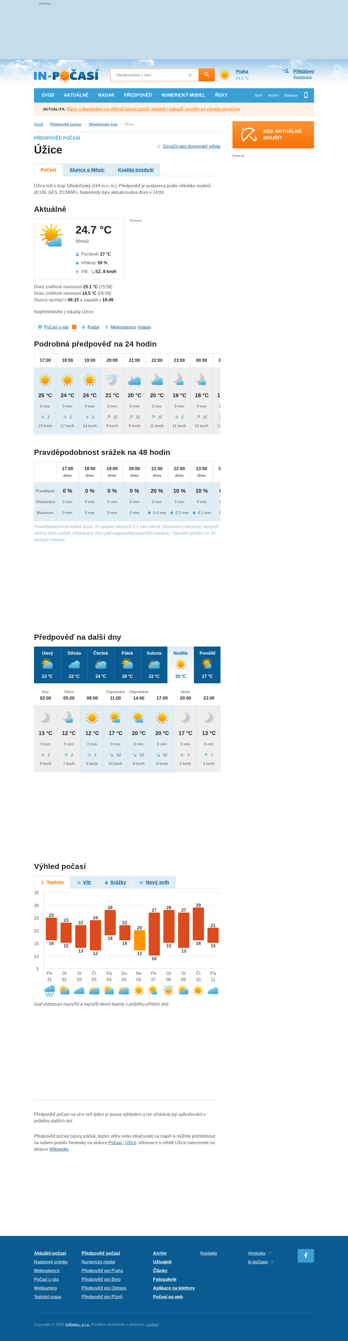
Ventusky (257, 1253)
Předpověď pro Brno (101, 1279)
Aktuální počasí (50, 1253)
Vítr (87, 882)
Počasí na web (168, 1296)
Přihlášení (303, 71)
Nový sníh (157, 882)
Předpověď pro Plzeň (102, 1296)
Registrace (302, 77)
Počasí (48, 170)
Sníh (258, 95)
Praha (242, 71)
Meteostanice (123, 327)
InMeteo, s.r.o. (77, 1324)
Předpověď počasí (66, 124)
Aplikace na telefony (174, 1288)
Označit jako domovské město (191, 146)
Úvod (38, 124)
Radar (94, 327)
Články (160, 1270)
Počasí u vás (56, 327)
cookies (152, 1324)
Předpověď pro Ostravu (104, 1288)
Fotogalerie (164, 1279)
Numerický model (98, 1262)
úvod (48, 95)
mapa (144, 327)
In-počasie (258, 1262)
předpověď (138, 95)
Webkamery (45, 1288)
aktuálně (76, 95)
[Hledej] (206, 74)
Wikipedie (59, 1149)
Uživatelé (162, 1262)
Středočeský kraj (103, 124)
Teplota (55, 882)
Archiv (273, 95)
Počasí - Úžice (122, 1142)
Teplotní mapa (47, 1296)
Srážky (118, 882)
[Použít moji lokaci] (190, 75)
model (183, 95)
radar (106, 95)
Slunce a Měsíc (87, 170)
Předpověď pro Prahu (102, 1270)
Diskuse (291, 95)
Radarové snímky (51, 1262)
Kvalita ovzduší (136, 170)
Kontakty (208, 1253)
